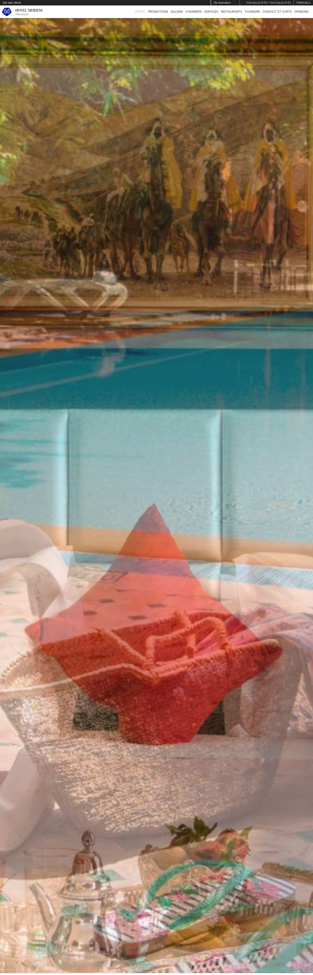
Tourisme (252, 11)
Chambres (193, 11)
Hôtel (140, 11)
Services (211, 11)
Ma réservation (222, 2)
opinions (301, 11)
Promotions (158, 11)
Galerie (177, 11)
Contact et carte (277, 11)
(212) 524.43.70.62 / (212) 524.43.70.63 (268, 2)
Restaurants (231, 11)
